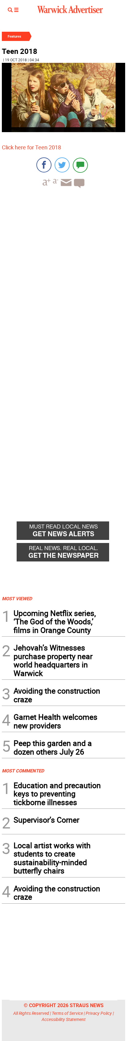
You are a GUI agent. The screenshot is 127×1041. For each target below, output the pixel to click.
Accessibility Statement (64, 1019)
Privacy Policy (99, 1013)
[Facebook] (43, 164)
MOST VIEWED (17, 598)
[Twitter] (62, 164)
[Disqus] (63, 271)
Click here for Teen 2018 (31, 147)
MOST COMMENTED (23, 771)
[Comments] (80, 164)
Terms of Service (67, 1013)
